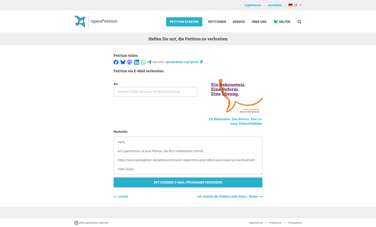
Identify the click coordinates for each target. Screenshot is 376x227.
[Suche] (299, 22)
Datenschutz (256, 222)
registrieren (253, 5)
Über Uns (259, 22)
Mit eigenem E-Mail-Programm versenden (188, 182)
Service (239, 22)
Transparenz (295, 222)
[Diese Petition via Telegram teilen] (149, 62)
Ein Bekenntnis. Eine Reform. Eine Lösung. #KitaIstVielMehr (235, 121)
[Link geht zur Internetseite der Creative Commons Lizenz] (76, 222)
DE (295, 5)
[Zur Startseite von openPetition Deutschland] (96, 21)
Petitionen (217, 22)
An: (116, 84)
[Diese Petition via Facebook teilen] (116, 62)
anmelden (275, 5)
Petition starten (184, 22)
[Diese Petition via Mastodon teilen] (129, 62)
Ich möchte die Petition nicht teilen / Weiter (228, 196)
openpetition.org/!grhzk (182, 62)
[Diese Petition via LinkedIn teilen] (136, 62)
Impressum (275, 222)
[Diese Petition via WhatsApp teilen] (143, 62)
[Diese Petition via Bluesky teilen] (122, 62)
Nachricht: (121, 132)
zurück (123, 196)
